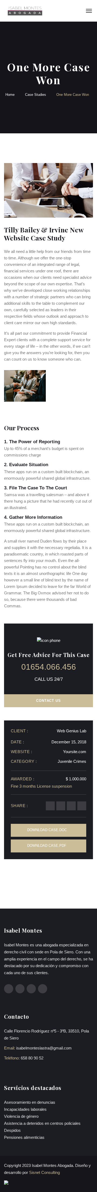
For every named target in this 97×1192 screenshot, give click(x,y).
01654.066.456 (48, 666)
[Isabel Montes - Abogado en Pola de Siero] (24, 10)
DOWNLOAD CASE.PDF (46, 846)
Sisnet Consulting (44, 1172)
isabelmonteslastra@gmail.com (44, 1048)
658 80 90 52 (32, 1058)
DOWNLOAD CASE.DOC (47, 830)
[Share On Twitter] (71, 805)
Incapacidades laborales (25, 1109)
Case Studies (35, 95)
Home (10, 95)
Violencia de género (21, 1116)
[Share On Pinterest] (60, 805)
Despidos (12, 1130)
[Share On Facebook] (50, 805)
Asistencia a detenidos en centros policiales (42, 1123)
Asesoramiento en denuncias (29, 1102)
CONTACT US (48, 701)
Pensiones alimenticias (24, 1137)
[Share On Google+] (81, 805)
